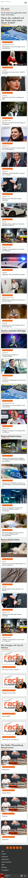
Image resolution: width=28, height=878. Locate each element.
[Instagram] (14, 848)
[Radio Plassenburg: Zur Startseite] (12, 2)
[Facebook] (11, 848)
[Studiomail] (17, 848)
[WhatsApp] (7, 848)
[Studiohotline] (20, 848)
